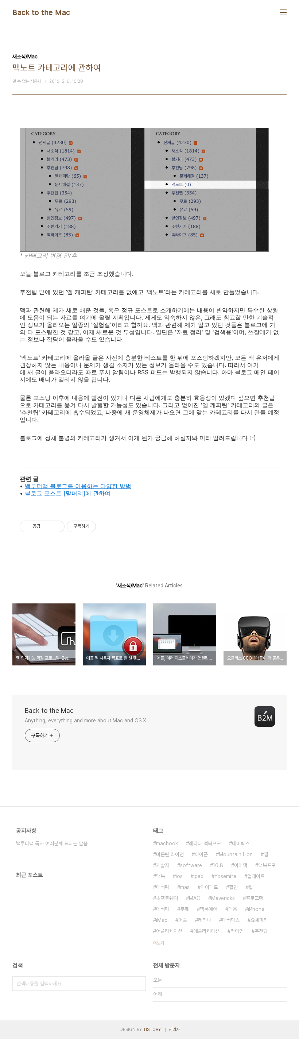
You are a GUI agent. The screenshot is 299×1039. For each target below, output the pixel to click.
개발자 (162, 865)
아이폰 (201, 854)
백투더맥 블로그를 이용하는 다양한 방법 (78, 486)
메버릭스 (240, 843)
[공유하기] (47, 526)
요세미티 (259, 920)
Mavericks (223, 898)
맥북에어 (208, 909)
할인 (233, 887)
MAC (194, 898)
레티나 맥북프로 (205, 843)
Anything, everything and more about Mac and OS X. (86, 720)
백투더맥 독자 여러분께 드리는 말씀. (52, 843)
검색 (138, 983)
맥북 (160, 876)
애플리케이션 (206, 931)
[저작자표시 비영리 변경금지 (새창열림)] (106, 526)
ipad (198, 876)
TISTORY (152, 1029)
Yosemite (225, 876)
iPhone (256, 909)
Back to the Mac (41, 12)
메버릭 (162, 909)
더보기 (158, 943)
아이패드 (209, 887)
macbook (167, 843)
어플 (182, 920)
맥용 (232, 909)
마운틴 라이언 (170, 854)
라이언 (237, 931)
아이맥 (240, 865)
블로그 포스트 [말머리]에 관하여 (67, 493)
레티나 (204, 920)
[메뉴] (283, 12)
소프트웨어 (167, 898)
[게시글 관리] (56, 526)
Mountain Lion (236, 854)
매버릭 (162, 887)
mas (185, 887)
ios (179, 876)
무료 (184, 909)
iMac (161, 920)
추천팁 (261, 931)
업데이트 (256, 876)
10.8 (218, 865)
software (191, 865)
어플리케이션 (169, 931)
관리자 (174, 1029)
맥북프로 (267, 865)
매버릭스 (231, 920)
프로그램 (254, 898)
